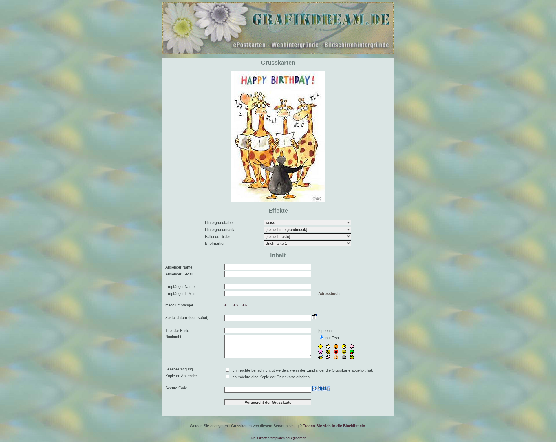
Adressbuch (329, 293)
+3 (235, 305)
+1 (226, 305)
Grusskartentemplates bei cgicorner (278, 438)
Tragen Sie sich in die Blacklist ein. (334, 426)
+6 (244, 305)
